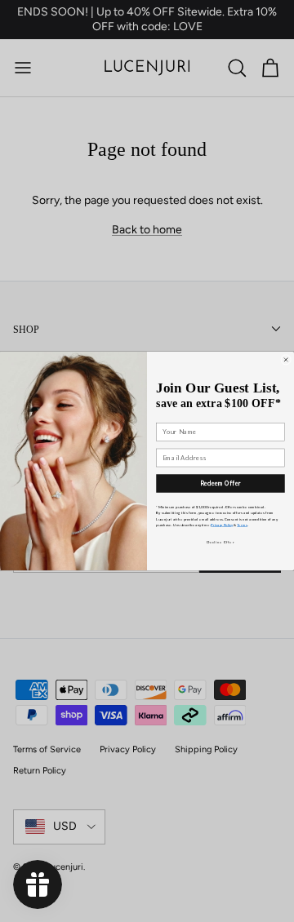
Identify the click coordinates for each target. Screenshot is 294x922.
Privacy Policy (222, 524)
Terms (242, 524)
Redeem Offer (220, 483)
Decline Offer (220, 541)
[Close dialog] (286, 359)
